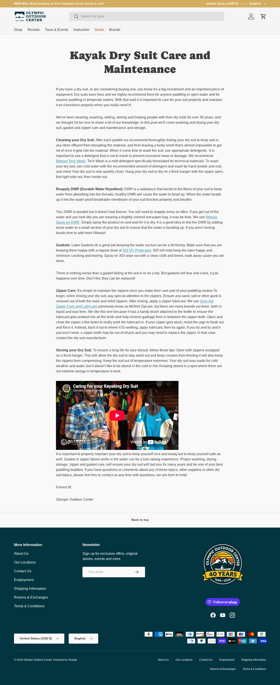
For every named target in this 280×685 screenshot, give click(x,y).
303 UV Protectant (136, 250)
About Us (21, 553)
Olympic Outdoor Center (37, 659)
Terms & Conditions (29, 606)
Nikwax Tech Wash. (71, 161)
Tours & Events (56, 30)
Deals (99, 30)
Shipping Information (30, 588)
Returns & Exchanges (31, 597)
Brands (114, 30)
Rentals (34, 30)
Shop (18, 30)
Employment (23, 580)
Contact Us (22, 571)
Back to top (140, 519)
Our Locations (25, 562)
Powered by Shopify (65, 659)
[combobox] (146, 16)
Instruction (81, 30)
